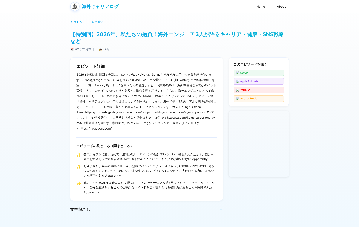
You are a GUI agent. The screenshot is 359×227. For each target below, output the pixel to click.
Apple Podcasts (249, 81)
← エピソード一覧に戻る (87, 22)
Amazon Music (248, 98)
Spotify (244, 72)
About (281, 6)
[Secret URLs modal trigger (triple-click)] (283, 22)
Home (261, 6)
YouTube (245, 90)
